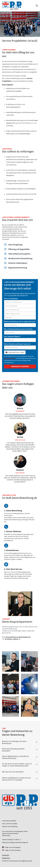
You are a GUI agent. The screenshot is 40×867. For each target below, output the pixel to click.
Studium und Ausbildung (9, 826)
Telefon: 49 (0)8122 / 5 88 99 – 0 (11, 839)
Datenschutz (6, 858)
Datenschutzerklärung (10, 358)
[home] (12, 6)
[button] (37, 6)
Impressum (5, 855)
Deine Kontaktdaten (11, 298)
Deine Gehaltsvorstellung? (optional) (17, 344)
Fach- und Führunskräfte (9, 824)
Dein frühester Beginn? (12, 336)
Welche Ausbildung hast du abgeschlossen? (20, 321)
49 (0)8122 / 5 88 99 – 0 (12, 639)
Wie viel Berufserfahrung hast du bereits (18, 329)
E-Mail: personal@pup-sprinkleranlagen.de (15, 842)
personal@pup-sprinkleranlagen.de (18, 637)
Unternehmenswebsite (9, 821)
